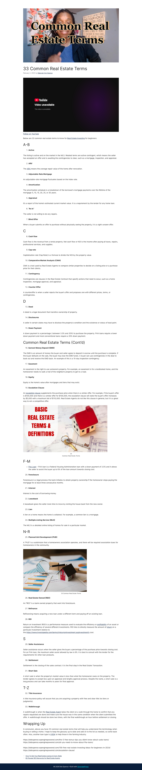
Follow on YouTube (31, 134)
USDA (52, 734)
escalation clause (33, 393)
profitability (102, 624)
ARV (29, 169)
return (109, 627)
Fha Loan (32, 467)
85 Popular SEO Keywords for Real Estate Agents (43, 758)
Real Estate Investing (76, 138)
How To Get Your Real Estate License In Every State (44, 756)
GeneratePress (83, 767)
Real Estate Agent (53, 712)
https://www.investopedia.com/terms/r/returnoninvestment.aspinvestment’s (57, 632)
